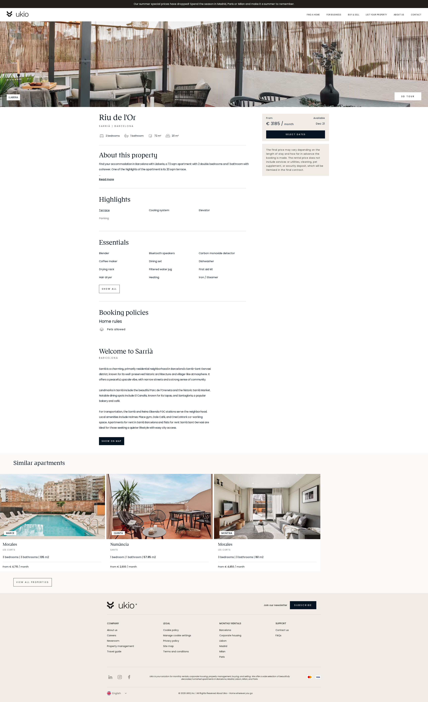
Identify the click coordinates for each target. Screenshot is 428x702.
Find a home (313, 14)
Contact (416, 14)
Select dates (296, 134)
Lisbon (223, 640)
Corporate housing (230, 635)
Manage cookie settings (177, 635)
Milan (222, 651)
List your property (376, 14)
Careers (111, 635)
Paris (222, 657)
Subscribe (303, 605)
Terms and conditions (176, 651)
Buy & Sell (353, 14)
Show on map (112, 441)
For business (334, 14)
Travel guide (114, 651)
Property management (120, 646)
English (116, 693)
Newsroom (113, 640)
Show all (109, 288)
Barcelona (225, 630)
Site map (168, 646)
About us (399, 14)
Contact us (282, 630)
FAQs (278, 635)
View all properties (32, 582)
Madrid (223, 646)
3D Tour (408, 96)
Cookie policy (171, 630)
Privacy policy (171, 640)
